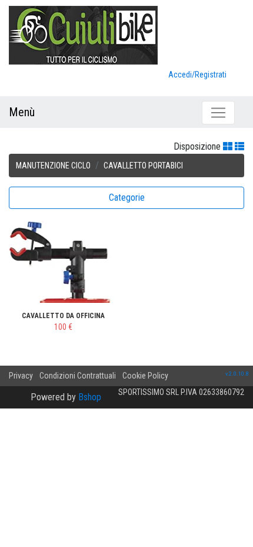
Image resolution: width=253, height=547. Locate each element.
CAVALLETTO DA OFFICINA (63, 315)
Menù (22, 112)
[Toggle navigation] (218, 112)
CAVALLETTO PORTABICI (143, 165)
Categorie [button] (127, 197)
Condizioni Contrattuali (77, 375)
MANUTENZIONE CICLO (53, 165)
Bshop (89, 397)
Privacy (21, 375)
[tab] (126, 198)
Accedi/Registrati (197, 74)
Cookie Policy (145, 375)
